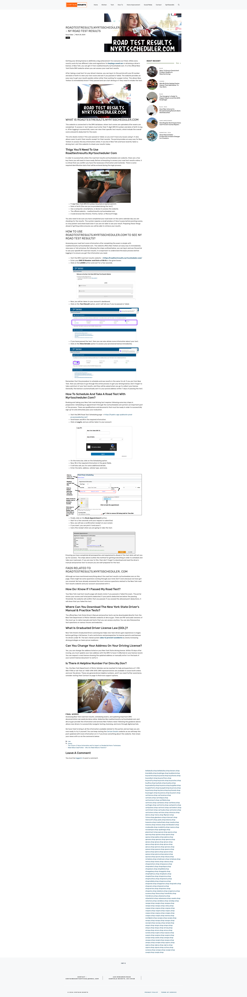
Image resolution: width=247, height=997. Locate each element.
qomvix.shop (159, 847)
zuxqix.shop (159, 952)
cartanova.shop (151, 795)
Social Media (148, 5)
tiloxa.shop (159, 893)
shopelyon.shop (151, 869)
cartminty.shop (162, 805)
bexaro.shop (175, 771)
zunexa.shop (150, 950)
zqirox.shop (149, 945)
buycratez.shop (175, 780)
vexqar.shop (150, 903)
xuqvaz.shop (169, 933)
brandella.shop (151, 773)
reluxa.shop (169, 857)
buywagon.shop (151, 793)
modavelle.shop (151, 827)
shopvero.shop (151, 886)
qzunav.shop (150, 857)
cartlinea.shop (174, 803)
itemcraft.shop (151, 820)
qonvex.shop (169, 847)
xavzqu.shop (160, 923)
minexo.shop (160, 825)
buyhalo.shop (161, 783)
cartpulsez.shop (151, 807)
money (70, 743)
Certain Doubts (113, 731)
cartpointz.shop (175, 805)
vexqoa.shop (169, 903)
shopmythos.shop (152, 879)
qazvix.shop (172, 832)
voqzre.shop (160, 911)
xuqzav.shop (159, 935)
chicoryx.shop (174, 812)
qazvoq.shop (150, 834)
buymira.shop (164, 785)
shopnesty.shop (166, 879)
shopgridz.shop (164, 871)
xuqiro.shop (159, 933)
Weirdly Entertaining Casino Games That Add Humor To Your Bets (169, 85)
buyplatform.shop (152, 788)
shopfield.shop (163, 869)
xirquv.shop (168, 925)
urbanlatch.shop (151, 898)
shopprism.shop (163, 884)
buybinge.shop (162, 773)
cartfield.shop (164, 800)
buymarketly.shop (152, 785)
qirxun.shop (168, 842)
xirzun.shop (159, 930)
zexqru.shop (150, 942)
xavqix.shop (171, 918)
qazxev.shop (160, 834)
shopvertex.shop (151, 888)
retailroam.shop (163, 859)
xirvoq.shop (168, 928)
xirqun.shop (159, 925)
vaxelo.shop (175, 898)
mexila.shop (174, 822)
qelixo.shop (159, 837)
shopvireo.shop (164, 888)
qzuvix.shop (160, 857)
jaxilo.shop (161, 820)
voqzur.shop (150, 913)
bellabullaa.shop (163, 771)
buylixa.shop (171, 783)
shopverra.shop (163, 886)
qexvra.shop (170, 839)
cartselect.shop (175, 807)
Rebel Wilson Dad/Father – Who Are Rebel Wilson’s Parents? (87, 747)
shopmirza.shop (165, 876)
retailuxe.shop (174, 859)
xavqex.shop (162, 918)
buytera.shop (163, 790)
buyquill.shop (165, 788)
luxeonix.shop (150, 822)
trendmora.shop (151, 896)
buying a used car (115, 63)
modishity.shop (164, 827)
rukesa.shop (168, 861)
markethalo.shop (162, 822)
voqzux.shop (160, 913)
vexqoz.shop (160, 906)
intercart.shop (171, 817)
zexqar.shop (168, 938)
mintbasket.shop (172, 825)
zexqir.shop (159, 940)
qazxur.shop (150, 837)
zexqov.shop (169, 940)
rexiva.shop (149, 861)
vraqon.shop (150, 916)
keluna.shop (170, 820)
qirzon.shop (158, 844)
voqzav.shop (160, 908)
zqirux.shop (159, 945)
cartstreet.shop (151, 810)
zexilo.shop (159, 938)
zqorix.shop (149, 947)
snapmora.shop (174, 891)
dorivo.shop (149, 815)
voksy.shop (169, 906)
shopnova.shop (165, 881)
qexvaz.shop (160, 839)
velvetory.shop (151, 901)
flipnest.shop (169, 815)
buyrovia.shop (175, 788)
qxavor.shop (159, 849)
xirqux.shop (149, 928)
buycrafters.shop (164, 778)
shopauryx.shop (166, 864)
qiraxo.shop (149, 842)
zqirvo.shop (168, 945)
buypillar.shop (175, 785)
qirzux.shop (149, 847)
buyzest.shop (175, 793)
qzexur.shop (150, 854)
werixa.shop (169, 916)
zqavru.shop (170, 942)
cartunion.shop (175, 810)
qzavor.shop (168, 852)
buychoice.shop (175, 776)
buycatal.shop (162, 776)
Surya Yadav (69, 35)
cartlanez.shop (162, 803)
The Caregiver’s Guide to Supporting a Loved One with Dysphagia (169, 98)
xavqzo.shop (169, 920)
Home (96, 5)
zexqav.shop (150, 940)
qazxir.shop (169, 834)
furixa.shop (149, 817)
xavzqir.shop (150, 923)
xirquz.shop (159, 928)
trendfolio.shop (170, 893)
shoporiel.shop (151, 884)
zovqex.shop (160, 942)
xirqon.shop (149, 925)
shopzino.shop (150, 891)
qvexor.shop (150, 849)
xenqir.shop (169, 923)
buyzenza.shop (164, 793)
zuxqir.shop (149, 952)
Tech (112, 5)
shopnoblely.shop (152, 881)
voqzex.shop (150, 911)
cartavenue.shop (164, 795)
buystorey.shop (151, 790)
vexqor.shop (150, 906)
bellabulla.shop (151, 771)
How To (120, 5)
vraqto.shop (160, 916)
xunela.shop (150, 933)
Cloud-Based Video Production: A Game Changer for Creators (169, 136)
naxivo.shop (174, 827)
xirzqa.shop (149, 930)
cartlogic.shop (150, 805)
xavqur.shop (159, 920)
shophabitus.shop (152, 874)
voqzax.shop (170, 908)
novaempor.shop (151, 830)
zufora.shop (168, 947)
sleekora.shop (162, 891)
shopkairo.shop (165, 874)
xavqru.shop (150, 920)
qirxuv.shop (149, 844)
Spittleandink (169, 5)
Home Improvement (133, 5)
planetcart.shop (151, 832)
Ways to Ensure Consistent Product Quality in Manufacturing (169, 72)
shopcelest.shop (151, 866)
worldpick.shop (151, 918)
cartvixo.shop (163, 812)
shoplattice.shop (151, 876)
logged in (79, 758)
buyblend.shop (174, 773)
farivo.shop (159, 815)
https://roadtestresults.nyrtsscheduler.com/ (122, 258)
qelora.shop (168, 837)
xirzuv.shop (168, 930)
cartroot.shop (163, 807)
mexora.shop (150, 825)
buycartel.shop (151, 776)
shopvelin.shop (175, 884)
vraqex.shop (169, 913)
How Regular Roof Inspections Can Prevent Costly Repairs (170, 123)
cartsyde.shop (163, 810)
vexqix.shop (159, 903)
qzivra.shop (159, 854)
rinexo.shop (159, 861)
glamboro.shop (160, 817)
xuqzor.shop (169, 935)
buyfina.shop (150, 783)
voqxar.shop (150, 908)
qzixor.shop (168, 854)
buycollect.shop (151, 778)
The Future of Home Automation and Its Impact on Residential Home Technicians (94, 745)
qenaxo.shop (150, 839)
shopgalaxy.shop (151, 871)
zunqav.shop (160, 950)
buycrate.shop (163, 780)
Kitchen (104, 5)
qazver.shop (162, 832)
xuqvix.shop (149, 935)
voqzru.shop (170, 911)
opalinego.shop (164, 830)
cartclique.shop (162, 798)
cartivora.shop (150, 803)
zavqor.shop (150, 938)
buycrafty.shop (151, 780)
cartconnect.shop (152, 800)
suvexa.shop (150, 893)
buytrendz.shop (174, 790)
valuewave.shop (164, 898)
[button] (178, 5)
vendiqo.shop (174, 901)
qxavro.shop (169, 849)
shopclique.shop (165, 866)
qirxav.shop (159, 842)
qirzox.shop (168, 844)
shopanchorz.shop (152, 864)
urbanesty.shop (164, 896)
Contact (159, 5)
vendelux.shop (162, 901)
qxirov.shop (158, 852)
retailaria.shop (150, 859)
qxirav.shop (149, 852)
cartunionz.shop (151, 812)
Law (68, 37)
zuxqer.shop (170, 950)
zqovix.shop (159, 947)
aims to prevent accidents (111, 638)
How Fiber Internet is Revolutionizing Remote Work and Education (169, 111)
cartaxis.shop (150, 798)
